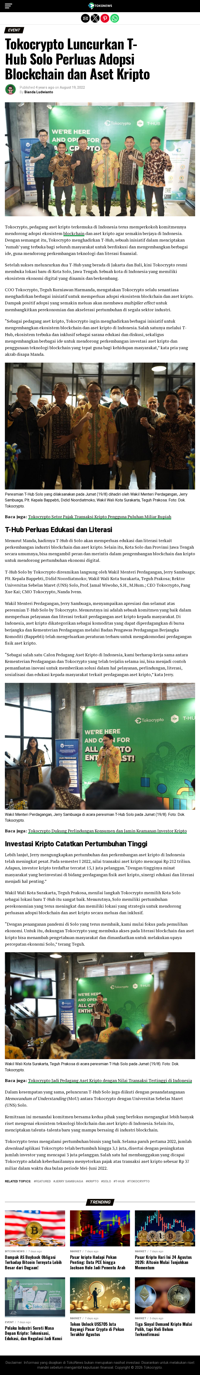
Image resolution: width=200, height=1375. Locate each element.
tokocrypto (139, 1181)
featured (43, 1181)
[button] (8, 6)
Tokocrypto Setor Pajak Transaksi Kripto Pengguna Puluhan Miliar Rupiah (99, 516)
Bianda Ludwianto (38, 92)
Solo (107, 1181)
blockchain (73, 233)
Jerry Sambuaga (69, 1181)
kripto (93, 1181)
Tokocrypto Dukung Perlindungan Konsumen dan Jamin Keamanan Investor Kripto (107, 831)
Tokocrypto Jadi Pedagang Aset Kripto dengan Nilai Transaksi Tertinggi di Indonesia (110, 1080)
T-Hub (120, 1181)
